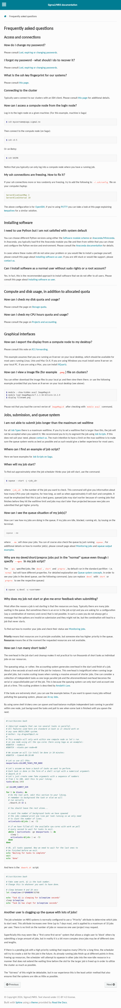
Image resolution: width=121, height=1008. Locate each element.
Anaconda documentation (89, 245)
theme (34, 1002)
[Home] (5, 16)
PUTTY (64, 206)
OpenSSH (40, 206)
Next (110, 984)
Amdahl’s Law (63, 685)
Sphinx (19, 1002)
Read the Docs (59, 1002)
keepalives (9, 210)
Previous (13, 984)
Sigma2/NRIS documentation (62, 4)
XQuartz (62, 364)
